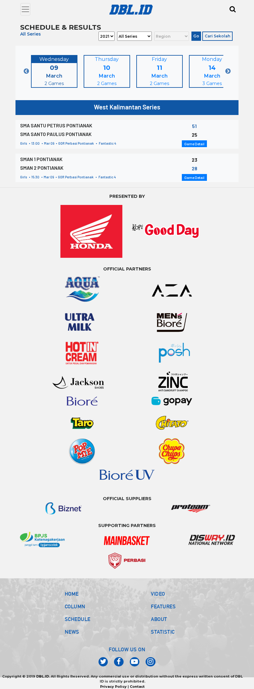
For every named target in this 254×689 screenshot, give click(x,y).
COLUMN (75, 606)
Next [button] (228, 71)
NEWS (72, 632)
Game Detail (194, 144)
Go (196, 36)
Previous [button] (26, 71)
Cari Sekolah (217, 36)
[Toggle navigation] (25, 9)
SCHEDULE (77, 619)
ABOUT (159, 619)
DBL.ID (42, 676)
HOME (72, 594)
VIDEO (158, 594)
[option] (54, 71)
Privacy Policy (113, 686)
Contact (137, 686)
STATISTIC (163, 632)
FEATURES (163, 606)
